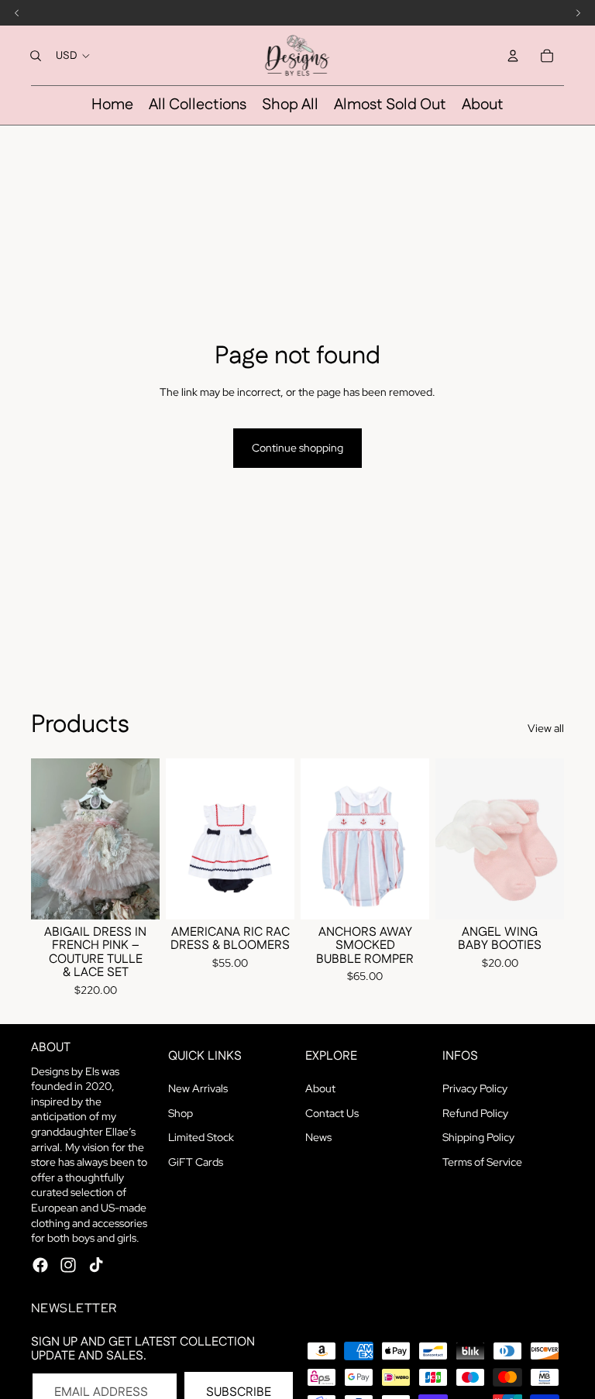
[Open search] (36, 56)
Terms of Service (482, 1162)
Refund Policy (475, 1113)
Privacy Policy (474, 1088)
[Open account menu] (513, 56)
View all (546, 728)
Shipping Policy (478, 1137)
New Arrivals (198, 1088)
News (318, 1137)
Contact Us (332, 1113)
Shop (180, 1113)
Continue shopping (297, 448)
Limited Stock (201, 1137)
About (320, 1088)
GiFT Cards (195, 1162)
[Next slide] (148, 838)
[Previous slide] (43, 838)
